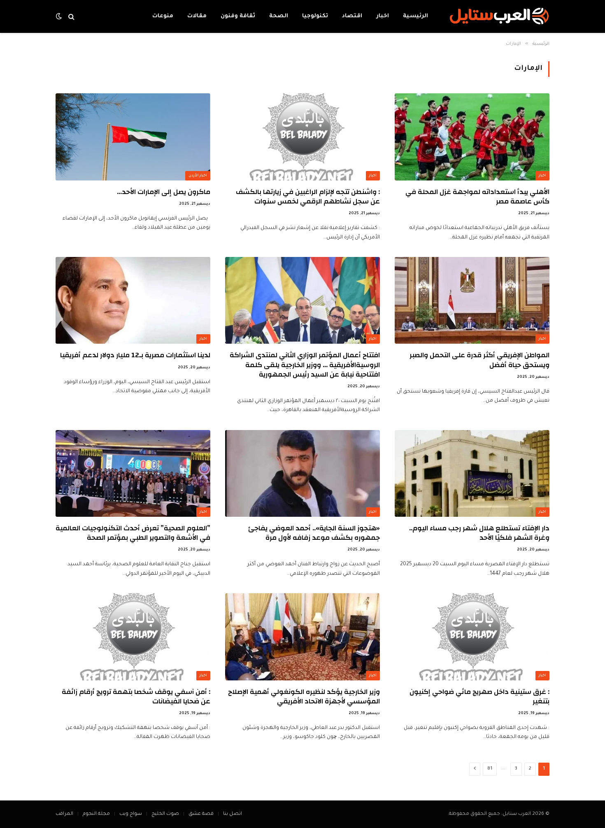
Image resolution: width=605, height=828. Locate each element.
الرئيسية (415, 16)
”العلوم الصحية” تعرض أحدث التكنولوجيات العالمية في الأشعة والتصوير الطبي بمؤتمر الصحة (133, 532)
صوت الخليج (165, 814)
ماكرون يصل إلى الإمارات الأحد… (163, 192)
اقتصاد (352, 16)
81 (489, 769)
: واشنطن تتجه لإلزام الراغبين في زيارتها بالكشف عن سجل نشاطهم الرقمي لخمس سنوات (308, 196)
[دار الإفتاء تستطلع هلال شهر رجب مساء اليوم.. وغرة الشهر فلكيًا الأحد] (472, 473)
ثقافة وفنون (238, 16)
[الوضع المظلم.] (60, 17)
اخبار (382, 16)
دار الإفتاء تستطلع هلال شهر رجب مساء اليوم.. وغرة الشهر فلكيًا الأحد (479, 532)
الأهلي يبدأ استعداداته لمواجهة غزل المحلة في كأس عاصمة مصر (477, 196)
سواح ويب (130, 814)
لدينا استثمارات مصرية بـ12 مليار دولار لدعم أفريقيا (135, 355)
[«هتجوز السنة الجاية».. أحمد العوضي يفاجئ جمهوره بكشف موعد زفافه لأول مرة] (302, 473)
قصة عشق (201, 814)
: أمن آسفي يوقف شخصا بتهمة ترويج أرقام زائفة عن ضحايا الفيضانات (136, 696)
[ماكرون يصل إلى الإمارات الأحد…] (133, 136)
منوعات (162, 16)
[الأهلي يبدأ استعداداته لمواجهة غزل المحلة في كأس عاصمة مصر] (472, 136)
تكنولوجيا (315, 16)
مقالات (197, 16)
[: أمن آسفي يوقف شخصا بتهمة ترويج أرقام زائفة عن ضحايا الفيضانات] (133, 636)
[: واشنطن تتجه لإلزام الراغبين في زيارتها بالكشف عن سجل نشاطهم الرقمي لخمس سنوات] (302, 136)
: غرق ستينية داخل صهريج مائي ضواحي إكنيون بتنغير (479, 696)
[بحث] (71, 16)
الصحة (278, 16)
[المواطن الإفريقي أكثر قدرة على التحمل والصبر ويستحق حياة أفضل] (472, 300)
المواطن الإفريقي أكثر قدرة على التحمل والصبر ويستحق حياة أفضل (479, 359)
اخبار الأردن (197, 176)
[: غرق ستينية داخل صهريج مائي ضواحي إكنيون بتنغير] (472, 636)
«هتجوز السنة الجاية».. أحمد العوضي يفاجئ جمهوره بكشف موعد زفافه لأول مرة (314, 532)
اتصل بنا (232, 814)
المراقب (64, 814)
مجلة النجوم (96, 814)
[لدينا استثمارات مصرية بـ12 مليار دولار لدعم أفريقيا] (133, 300)
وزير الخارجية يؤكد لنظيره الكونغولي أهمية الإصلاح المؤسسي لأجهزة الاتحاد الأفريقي (304, 696)
